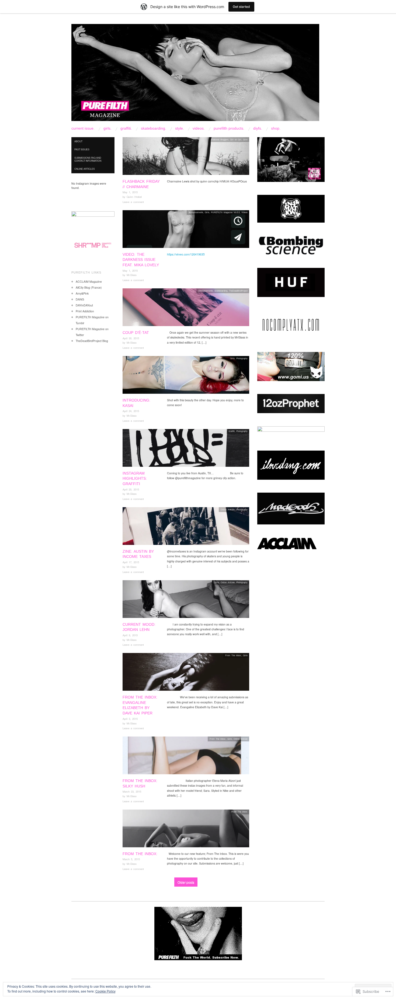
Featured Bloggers (219, 139)
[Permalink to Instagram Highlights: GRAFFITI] (186, 449)
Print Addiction (85, 311)
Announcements (196, 212)
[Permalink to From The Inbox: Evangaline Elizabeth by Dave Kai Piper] (186, 673)
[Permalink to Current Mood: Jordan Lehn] (186, 601)
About (78, 141)
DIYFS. (257, 128)
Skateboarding (220, 290)
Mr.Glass (132, 275)
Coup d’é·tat (136, 332)
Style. (179, 128)
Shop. (275, 128)
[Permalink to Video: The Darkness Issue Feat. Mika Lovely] (186, 231)
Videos (244, 212)
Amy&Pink (82, 293)
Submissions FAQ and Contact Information (87, 159)
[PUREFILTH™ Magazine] (195, 75)
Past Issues (81, 149)
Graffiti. (126, 128)
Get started (241, 7)
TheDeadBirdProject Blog (92, 341)
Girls (245, 139)
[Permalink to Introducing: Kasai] (186, 376)
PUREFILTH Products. (229, 128)
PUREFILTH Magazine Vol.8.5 (225, 212)
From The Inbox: (233, 655)
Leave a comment (133, 202)
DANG (80, 299)
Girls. (107, 128)
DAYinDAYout (84, 305)
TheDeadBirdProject (238, 290)
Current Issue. (83, 128)
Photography (242, 358)
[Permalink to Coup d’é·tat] (186, 309)
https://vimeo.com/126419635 (186, 254)
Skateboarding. (153, 128)
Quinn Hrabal (134, 197)
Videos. (199, 128)
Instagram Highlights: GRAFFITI (135, 478)
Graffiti (231, 431)
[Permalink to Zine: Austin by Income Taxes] (186, 528)
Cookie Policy (105, 991)
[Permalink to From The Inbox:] (186, 830)
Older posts (186, 882)
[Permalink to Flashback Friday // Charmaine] (186, 157)
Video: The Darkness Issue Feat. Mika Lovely (141, 259)
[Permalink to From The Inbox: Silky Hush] (186, 757)
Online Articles (228, 509)
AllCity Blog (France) (89, 287)
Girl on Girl (235, 139)
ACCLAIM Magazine (89, 281)
